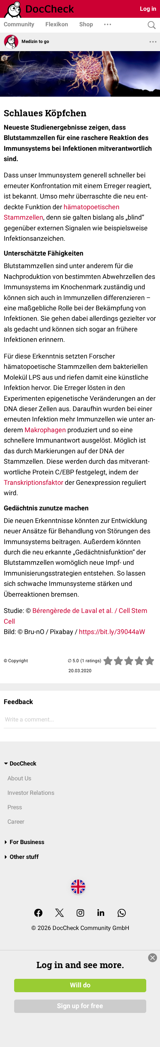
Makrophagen (45, 430)
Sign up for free (80, 1006)
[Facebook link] (38, 913)
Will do (80, 985)
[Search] (150, 25)
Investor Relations (30, 792)
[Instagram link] (80, 913)
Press (14, 807)
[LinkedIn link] (101, 913)
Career (15, 821)
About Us (19, 778)
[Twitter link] (59, 913)
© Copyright (16, 660)
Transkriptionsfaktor (33, 482)
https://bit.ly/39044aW (112, 632)
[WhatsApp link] (122, 913)
